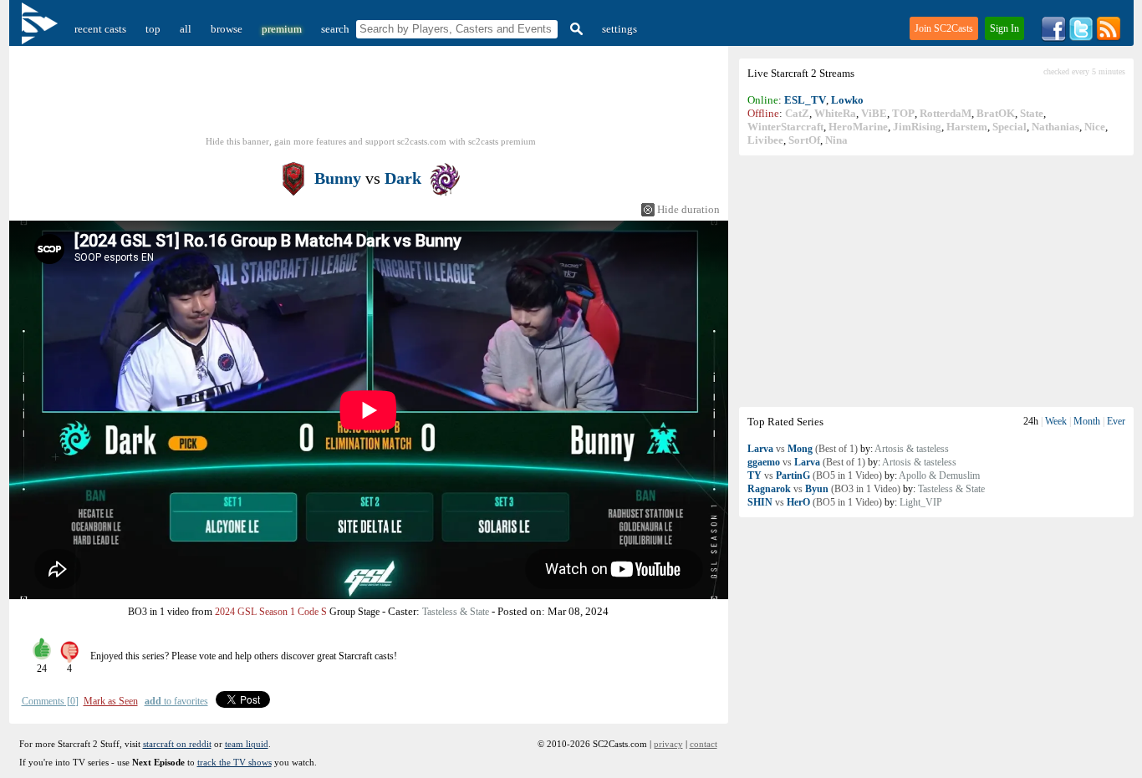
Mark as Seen (111, 701)
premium (282, 29)
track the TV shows (234, 762)
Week (1056, 421)
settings (619, 29)
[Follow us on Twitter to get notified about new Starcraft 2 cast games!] (1081, 38)
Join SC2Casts (944, 28)
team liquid (246, 744)
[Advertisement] (936, 281)
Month (1086, 421)
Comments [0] (50, 701)
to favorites (176, 701)
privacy (668, 744)
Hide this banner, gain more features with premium (371, 141)
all (185, 29)
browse (226, 29)
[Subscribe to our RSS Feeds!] (1108, 38)
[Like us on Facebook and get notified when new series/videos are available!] (1053, 38)
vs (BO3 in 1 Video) (823, 489)
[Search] (574, 29)
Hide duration (688, 209)
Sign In (1004, 28)
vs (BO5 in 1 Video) (814, 475)
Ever (1116, 421)
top (153, 29)
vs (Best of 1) (802, 449)
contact (703, 744)
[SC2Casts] (42, 29)
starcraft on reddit (177, 744)
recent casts (100, 29)
